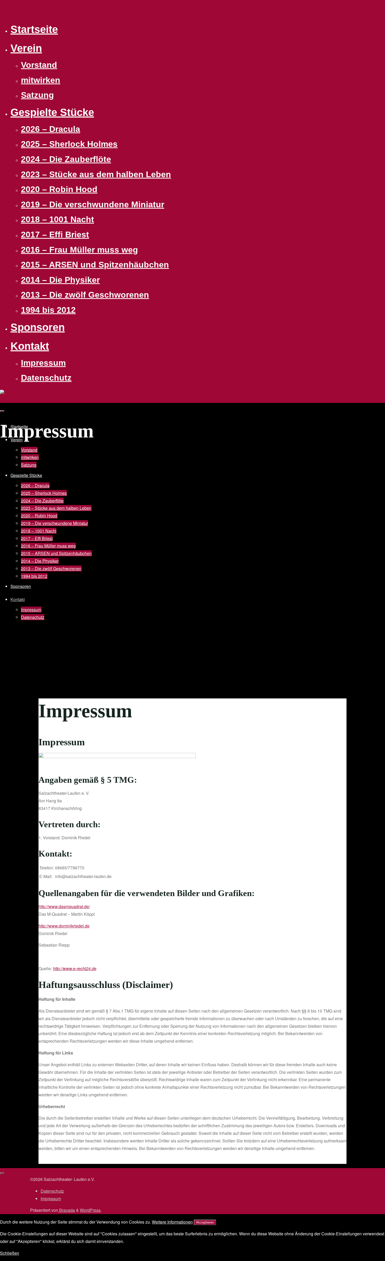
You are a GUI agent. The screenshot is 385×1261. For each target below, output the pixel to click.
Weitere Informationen (172, 1222)
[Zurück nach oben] (2, 1173)
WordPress (90, 1210)
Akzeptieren (205, 1222)
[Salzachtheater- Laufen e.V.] (27, 396)
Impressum (51, 1199)
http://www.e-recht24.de (74, 968)
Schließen (9, 1253)
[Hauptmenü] (2, 411)
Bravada (66, 1210)
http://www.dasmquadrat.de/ (64, 906)
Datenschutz (52, 1191)
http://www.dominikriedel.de (64, 926)
